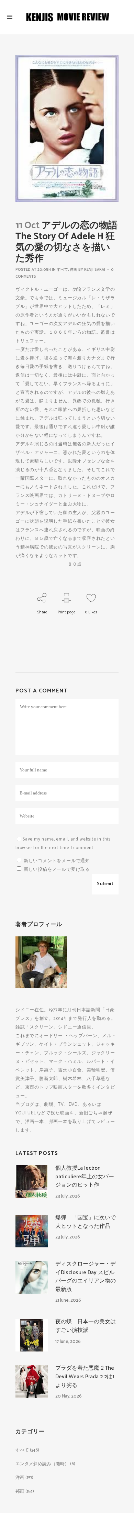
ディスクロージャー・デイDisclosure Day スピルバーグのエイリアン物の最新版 (85, 1276)
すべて (62, 270)
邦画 (19, 1491)
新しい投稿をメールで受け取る (57, 869)
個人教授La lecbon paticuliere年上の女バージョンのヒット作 (84, 1177)
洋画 (73, 270)
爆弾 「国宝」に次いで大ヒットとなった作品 (85, 1222)
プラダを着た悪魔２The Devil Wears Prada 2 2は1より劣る (84, 1377)
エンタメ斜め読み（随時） (42, 1464)
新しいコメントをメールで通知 (57, 861)
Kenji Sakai (94, 270)
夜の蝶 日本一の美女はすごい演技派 (85, 1326)
